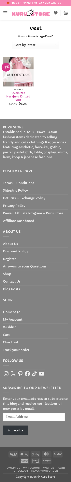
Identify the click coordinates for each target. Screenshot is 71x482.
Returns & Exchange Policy (24, 198)
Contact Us (12, 281)
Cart (6, 335)
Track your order (16, 350)
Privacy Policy (14, 206)
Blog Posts (11, 289)
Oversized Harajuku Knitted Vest (18, 96)
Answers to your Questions (25, 266)
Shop (7, 274)
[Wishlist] (56, 12)
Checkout (10, 342)
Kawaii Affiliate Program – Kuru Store (33, 213)
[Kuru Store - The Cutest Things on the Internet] (31, 12)
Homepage (11, 312)
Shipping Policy (15, 190)
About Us (10, 244)
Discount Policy (15, 251)
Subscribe (15, 430)
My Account (12, 319)
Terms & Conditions (18, 183)
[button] (5, 12)
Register (9, 259)
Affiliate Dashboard (18, 221)
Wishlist (9, 327)
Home (21, 36)
